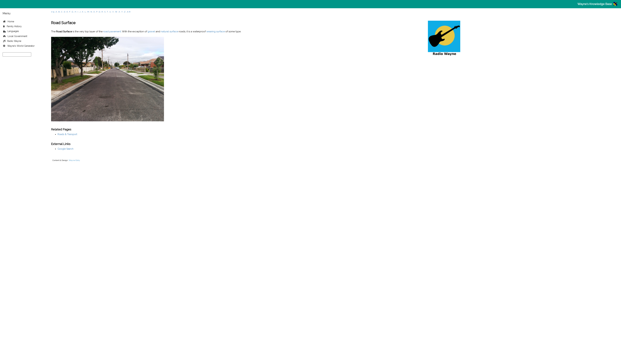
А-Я (128, 12)
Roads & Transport (67, 134)
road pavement (112, 31)
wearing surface (215, 31)
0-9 (52, 12)
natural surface (169, 31)
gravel (151, 31)
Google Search (65, 149)
